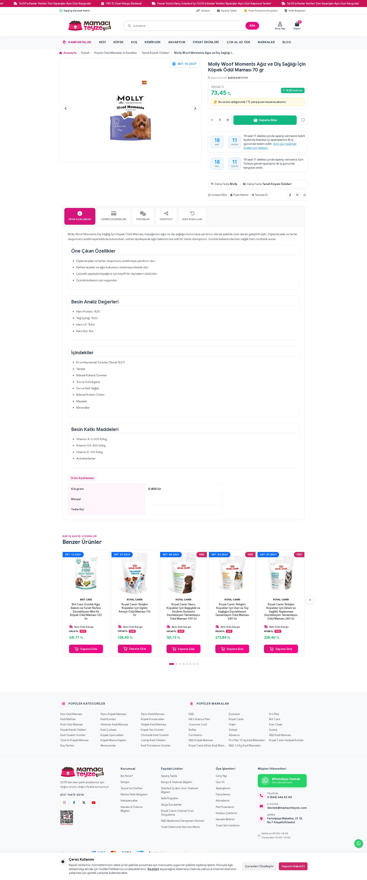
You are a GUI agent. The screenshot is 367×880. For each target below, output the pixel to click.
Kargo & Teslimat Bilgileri (176, 782)
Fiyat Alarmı (240, 195)
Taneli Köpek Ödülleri (155, 53)
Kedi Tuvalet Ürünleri (72, 735)
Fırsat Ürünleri (206, 42)
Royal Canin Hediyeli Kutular (286, 740)
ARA (252, 25)
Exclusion (234, 714)
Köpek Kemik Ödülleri (73, 730)
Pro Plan (274, 714)
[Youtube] (94, 803)
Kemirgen (152, 42)
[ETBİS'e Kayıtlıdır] (66, 817)
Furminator (195, 735)
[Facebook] (290, 195)
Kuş (134, 42)
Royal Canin (135, 599)
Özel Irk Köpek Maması (74, 740)
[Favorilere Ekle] (303, 120)
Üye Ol (220, 782)
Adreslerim (223, 800)
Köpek (118, 42)
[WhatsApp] (304, 195)
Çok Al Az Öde (238, 42)
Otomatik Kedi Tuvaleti (154, 735)
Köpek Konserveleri (152, 719)
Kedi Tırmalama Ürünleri (155, 745)
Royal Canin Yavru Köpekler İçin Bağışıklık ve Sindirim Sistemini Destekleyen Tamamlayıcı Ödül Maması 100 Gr (183, 612)
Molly (233, 184)
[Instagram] (64, 803)
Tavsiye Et (261, 195)
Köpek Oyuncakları (112, 735)
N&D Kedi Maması (280, 735)
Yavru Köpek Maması (113, 714)
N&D (191, 714)
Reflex (192, 730)
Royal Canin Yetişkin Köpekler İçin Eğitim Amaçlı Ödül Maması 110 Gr (135, 610)
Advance (234, 735)
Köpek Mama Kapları (113, 740)
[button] (65, 108)
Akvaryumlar (108, 745)
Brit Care (86, 599)
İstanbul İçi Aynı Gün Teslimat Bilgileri (179, 790)
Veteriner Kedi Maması (114, 724)
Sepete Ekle (268, 120)
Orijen (232, 724)
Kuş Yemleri (67, 745)
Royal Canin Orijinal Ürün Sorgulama (177, 812)
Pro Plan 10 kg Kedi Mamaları (247, 740)
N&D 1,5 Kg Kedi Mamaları (245, 745)
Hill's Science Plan (199, 719)
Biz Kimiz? (127, 776)
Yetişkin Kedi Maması (153, 724)
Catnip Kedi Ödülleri (153, 740)
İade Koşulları (169, 798)
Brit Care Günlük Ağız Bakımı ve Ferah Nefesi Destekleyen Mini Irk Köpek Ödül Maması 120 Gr (86, 612)
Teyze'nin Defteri (132, 788)
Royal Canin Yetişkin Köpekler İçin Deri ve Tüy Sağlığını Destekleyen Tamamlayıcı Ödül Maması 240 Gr (232, 612)
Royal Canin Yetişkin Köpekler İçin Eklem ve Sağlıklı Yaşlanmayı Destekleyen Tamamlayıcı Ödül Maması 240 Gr (281, 612)
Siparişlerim (223, 788)
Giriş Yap (221, 776)
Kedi (102, 42)
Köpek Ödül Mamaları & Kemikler (115, 53)
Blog (286, 42)
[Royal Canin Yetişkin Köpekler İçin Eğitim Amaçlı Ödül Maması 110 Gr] (135, 573)
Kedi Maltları (68, 719)
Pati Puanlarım (225, 807)
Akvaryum (176, 42)
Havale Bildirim (225, 819)
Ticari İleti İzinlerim (228, 825)
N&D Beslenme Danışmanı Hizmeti (182, 821)
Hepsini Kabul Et (293, 866)
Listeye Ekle (219, 195)
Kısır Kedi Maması (71, 714)
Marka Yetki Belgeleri (134, 794)
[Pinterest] (297, 195)
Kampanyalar (79, 42)
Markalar (266, 42)
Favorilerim (223, 794)
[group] (130, 108)
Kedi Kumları (108, 719)
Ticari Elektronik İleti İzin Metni (180, 827)
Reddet (153, 869)
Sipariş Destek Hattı (77, 10)
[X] (84, 803)
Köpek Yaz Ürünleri (152, 730)
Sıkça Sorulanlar (171, 804)
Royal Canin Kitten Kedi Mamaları (207, 745)
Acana (273, 730)
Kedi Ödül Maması (71, 724)
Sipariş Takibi (169, 776)
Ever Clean (275, 724)
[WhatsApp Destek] (358, 843)
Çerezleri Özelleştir (259, 866)
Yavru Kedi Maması (152, 714)
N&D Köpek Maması (201, 740)
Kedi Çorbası (108, 730)
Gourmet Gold (198, 724)
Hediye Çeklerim (226, 813)
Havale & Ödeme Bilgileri (132, 809)
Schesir (233, 730)
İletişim (125, 782)
